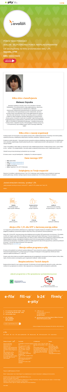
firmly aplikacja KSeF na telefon (10, 356)
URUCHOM (8, 60)
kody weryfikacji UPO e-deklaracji (41, 349)
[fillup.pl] (25, 296)
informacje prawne (43, 334)
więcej (4, 188)
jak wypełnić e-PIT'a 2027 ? (24, 346)
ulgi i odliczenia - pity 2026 (24, 348)
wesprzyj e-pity (33, 334)
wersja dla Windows (7, 343)
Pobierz (9, 341)
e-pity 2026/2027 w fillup (8, 352)
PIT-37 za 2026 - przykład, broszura (24, 350)
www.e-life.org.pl (17, 243)
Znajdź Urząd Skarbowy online (11, 323)
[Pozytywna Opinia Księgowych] (18, 281)
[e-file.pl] (9, 296)
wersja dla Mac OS (7, 345)
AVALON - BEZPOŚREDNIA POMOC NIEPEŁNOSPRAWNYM (30, 45)
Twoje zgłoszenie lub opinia (54, 353)
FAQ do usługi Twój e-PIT (39, 347)
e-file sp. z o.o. (28, 377)
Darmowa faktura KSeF (8, 354)
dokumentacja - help (53, 346)
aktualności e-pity (52, 349)
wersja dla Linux (7, 346)
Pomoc (50, 341)
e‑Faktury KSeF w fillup (8, 353)
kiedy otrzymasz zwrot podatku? (25, 358)
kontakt (7, 334)
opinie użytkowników (22, 334)
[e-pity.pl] (33, 301)
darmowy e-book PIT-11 (53, 348)
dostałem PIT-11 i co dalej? (24, 347)
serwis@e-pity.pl (12, 314)
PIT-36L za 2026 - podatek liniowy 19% (25, 356)
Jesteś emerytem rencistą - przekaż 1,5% (19, 183)
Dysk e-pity (51, 352)
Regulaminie (26, 379)
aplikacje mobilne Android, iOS (10, 348)
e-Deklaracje (37, 341)
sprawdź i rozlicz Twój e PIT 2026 (41, 343)
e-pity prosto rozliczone (11, 2)
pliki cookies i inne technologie (53, 379)
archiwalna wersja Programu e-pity (10, 350)
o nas (13, 334)
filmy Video (51, 345)
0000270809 (11, 56)
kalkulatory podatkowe (53, 347)
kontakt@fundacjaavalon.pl (17, 164)
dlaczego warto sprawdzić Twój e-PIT (41, 345)
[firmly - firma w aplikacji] (57, 296)
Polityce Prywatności (33, 379)
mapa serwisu (54, 334)
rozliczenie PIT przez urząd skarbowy (24, 362)
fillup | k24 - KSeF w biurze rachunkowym (9, 358)
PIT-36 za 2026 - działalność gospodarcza (24, 354)
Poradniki (20, 341)
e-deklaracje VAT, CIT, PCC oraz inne (40, 353)
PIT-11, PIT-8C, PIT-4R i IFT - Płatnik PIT (24, 360)
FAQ (49, 343)
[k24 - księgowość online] (41, 296)
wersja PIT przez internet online (10, 347)
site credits (5, 385)
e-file (5, 332)
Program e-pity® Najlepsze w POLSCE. (11, 371)
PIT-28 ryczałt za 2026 (23, 352)
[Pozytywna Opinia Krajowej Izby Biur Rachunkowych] (49, 281)
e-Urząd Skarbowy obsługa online (41, 348)
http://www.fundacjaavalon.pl (17, 162)
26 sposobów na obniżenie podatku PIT (25, 344)
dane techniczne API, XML (54, 351)
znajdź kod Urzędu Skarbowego (40, 351)
